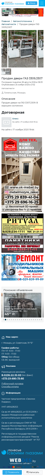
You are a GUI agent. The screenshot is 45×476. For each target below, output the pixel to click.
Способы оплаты (10, 386)
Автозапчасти (9, 24)
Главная (6, 21)
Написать (34, 472)
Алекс (15, 118)
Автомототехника (22, 21)
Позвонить (13, 472)
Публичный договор (12, 383)
